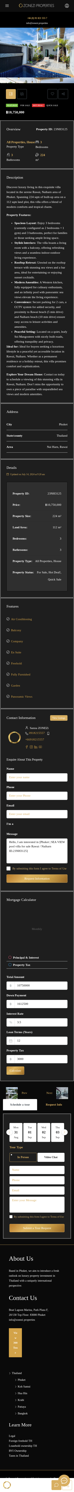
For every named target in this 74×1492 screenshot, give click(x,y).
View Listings (58, 718)
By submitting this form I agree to (39, 868)
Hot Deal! (38, 105)
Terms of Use (59, 868)
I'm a (10, 823)
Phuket (21, 1379)
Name (10, 768)
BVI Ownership (17, 1450)
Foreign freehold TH (20, 1440)
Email (10, 805)
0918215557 (37, 733)
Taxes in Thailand (19, 1455)
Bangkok (23, 1413)
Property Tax (15, 1050)
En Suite (16, 652)
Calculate (15, 1070)
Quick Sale (52, 105)
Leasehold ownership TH (23, 1445)
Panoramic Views (21, 696)
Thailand (17, 1373)
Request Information (37, 878)
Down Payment (16, 995)
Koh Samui (24, 1386)
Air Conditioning (21, 619)
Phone (10, 787)
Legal (12, 1436)
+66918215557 (34, 739)
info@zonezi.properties (37, 23)
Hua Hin (22, 1393)
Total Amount (15, 977)
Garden (15, 685)
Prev (24, 1093)
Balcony (16, 630)
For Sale (25, 105)
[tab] (11, 94)
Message (12, 833)
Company (17, 641)
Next (49, 1093)
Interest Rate (15, 1013)
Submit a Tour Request (37, 1228)
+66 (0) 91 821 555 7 (37, 18)
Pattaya (22, 1406)
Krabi (21, 1400)
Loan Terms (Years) (19, 1032)
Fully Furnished (20, 674)
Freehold (16, 663)
